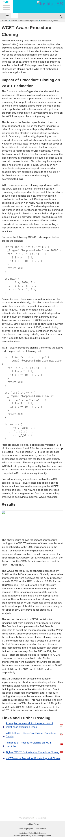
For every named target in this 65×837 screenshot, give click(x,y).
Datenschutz (40, 828)
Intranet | (23, 828)
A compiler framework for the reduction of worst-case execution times (29, 725)
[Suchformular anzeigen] (61, 16)
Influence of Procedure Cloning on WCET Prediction (29, 744)
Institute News (33, 824)
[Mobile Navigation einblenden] (6, 6)
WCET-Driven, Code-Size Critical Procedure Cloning (31, 735)
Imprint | (30, 828)
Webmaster (25, 818)
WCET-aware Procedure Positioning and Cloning (33, 758)
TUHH (4, 21)
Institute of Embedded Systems (24, 21)
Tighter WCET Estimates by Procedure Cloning (32, 752)
